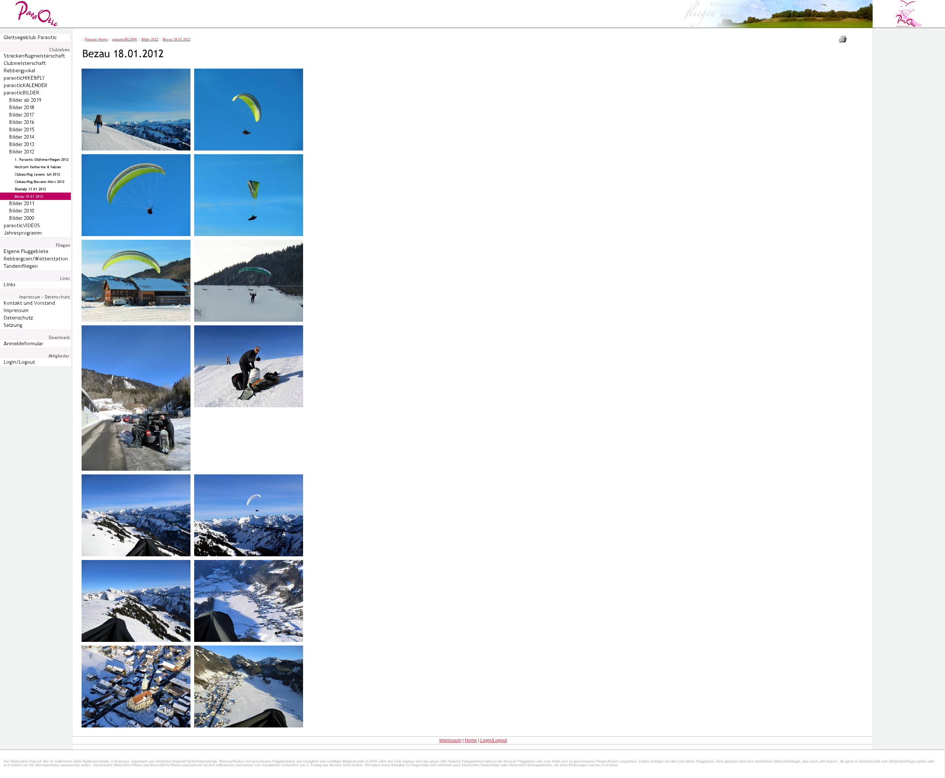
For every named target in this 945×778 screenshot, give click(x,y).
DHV (373, 761)
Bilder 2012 (149, 39)
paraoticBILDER (124, 39)
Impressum (450, 740)
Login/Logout (493, 740)
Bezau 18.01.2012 (176, 39)
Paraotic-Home (96, 39)
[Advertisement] (909, 164)
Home (471, 740)
